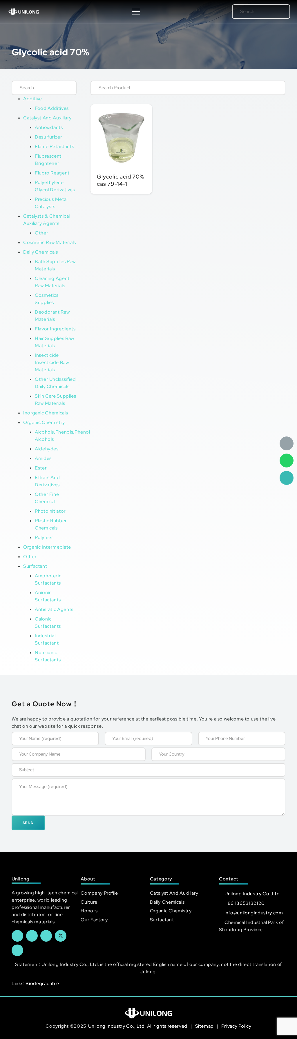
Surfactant (35, 566)
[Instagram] (17, 950)
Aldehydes (47, 449)
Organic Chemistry (44, 422)
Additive (32, 99)
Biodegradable (42, 983)
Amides (43, 458)
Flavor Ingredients (55, 329)
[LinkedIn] (32, 936)
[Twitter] (60, 936)
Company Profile (99, 893)
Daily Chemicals (40, 252)
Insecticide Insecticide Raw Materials (52, 362)
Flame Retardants (54, 146)
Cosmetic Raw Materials (49, 242)
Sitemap (205, 1026)
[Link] (23, 11)
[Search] (277, 11)
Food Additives (52, 108)
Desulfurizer (48, 137)
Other (41, 233)
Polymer (44, 537)
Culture (89, 902)
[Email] (287, 443)
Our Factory (94, 920)
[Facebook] (17, 936)
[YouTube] (46, 936)
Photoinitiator (50, 511)
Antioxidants (49, 127)
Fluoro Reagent (52, 173)
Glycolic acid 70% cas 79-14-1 (120, 180)
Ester (41, 468)
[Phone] (287, 478)
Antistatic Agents (54, 609)
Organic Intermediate (47, 547)
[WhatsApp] (287, 460)
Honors (89, 911)
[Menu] (136, 11)
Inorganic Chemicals (45, 413)
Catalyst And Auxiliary (47, 118)
